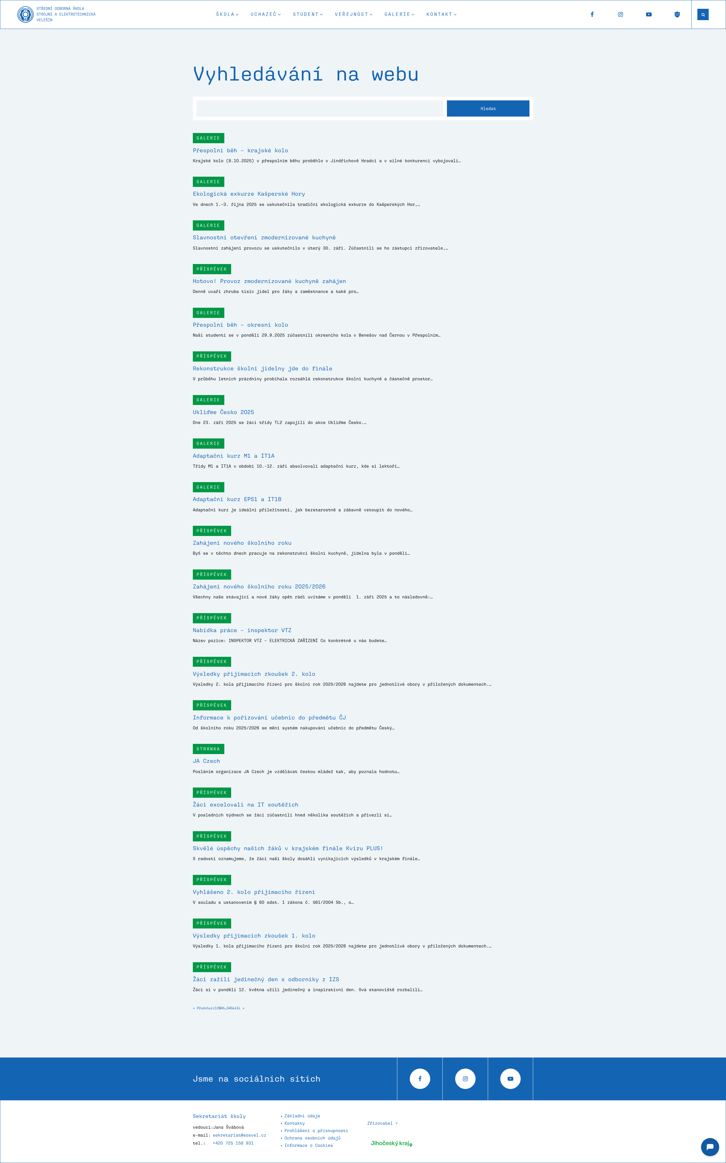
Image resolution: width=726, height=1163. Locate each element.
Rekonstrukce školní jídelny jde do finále (262, 368)
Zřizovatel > (382, 1123)
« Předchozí (204, 1008)
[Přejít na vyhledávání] (703, 14)
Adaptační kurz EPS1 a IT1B (237, 499)
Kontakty (294, 1123)
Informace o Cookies (308, 1145)
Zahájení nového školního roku (242, 542)
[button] (227, 14)
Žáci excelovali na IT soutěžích (245, 804)
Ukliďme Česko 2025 (223, 412)
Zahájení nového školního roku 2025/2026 (259, 586)
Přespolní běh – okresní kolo (240, 324)
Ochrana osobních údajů (312, 1137)
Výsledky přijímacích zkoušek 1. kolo (254, 935)
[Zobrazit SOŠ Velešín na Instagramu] (620, 14)
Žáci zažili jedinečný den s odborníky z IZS (266, 979)
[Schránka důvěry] (677, 14)
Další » (237, 1008)
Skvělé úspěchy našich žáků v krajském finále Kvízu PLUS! (288, 848)
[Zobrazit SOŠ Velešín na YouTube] (649, 14)
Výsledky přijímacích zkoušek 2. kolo (254, 673)
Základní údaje (302, 1115)
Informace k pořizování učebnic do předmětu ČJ (269, 717)
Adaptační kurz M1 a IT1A (234, 455)
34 (229, 1008)
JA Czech (206, 760)
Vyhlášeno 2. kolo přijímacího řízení (254, 891)
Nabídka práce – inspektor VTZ (242, 630)
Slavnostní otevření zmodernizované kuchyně (264, 237)
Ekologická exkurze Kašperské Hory (249, 193)
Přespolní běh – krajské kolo (240, 150)
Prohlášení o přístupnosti (316, 1130)
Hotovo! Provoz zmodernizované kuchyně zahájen (269, 281)
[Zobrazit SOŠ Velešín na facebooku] (592, 14)
